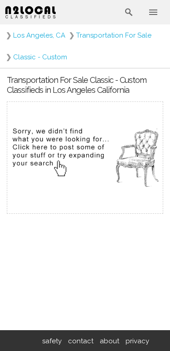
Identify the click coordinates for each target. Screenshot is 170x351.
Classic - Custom (40, 57)
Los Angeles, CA (39, 35)
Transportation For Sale (113, 35)
